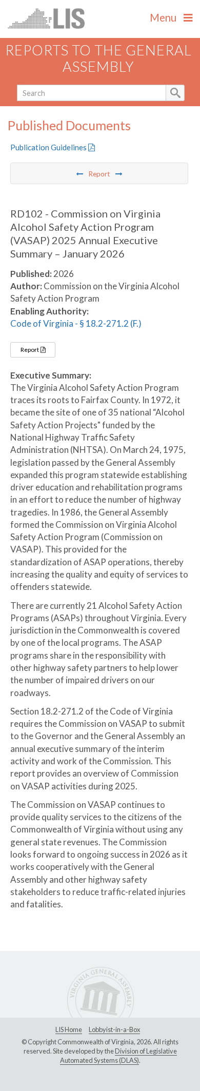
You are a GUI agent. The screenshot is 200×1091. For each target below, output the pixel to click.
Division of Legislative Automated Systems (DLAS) (118, 1055)
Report (30, 349)
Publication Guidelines (49, 147)
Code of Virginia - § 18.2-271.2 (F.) (76, 323)
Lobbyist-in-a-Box (114, 1029)
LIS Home (68, 1029)
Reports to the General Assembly (98, 58)
